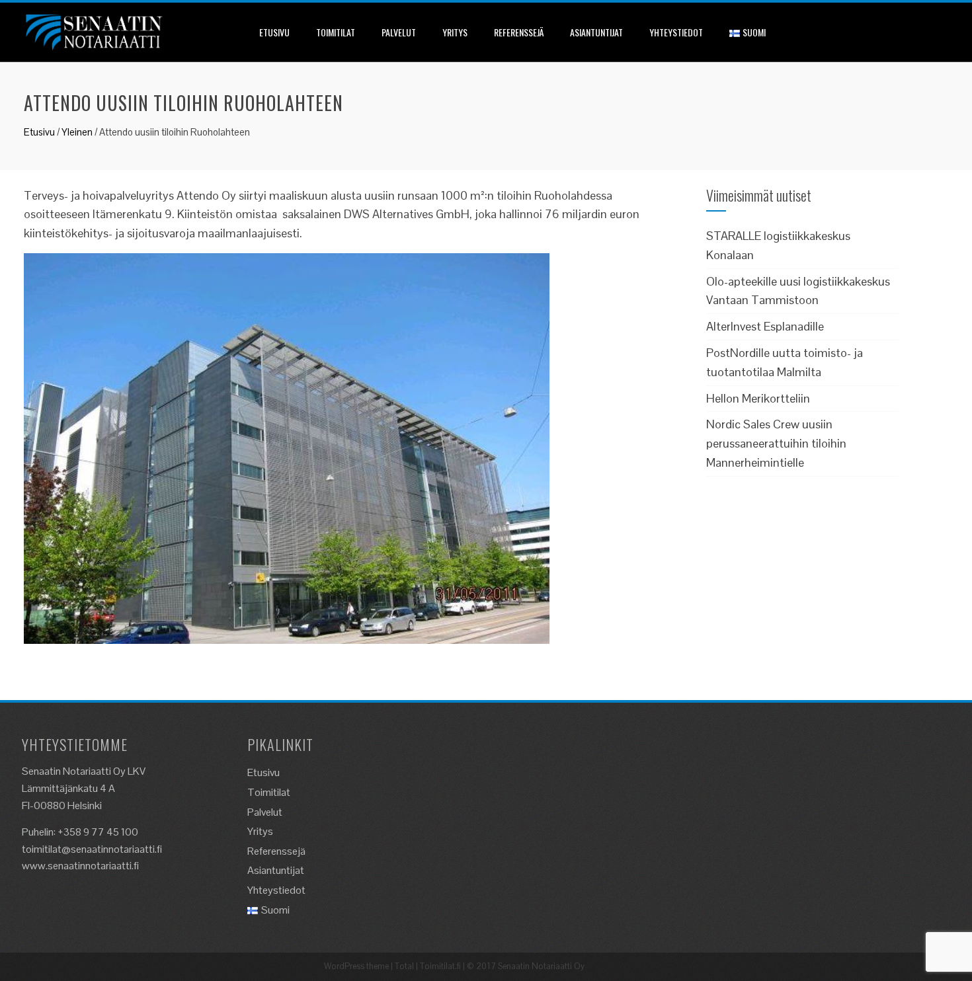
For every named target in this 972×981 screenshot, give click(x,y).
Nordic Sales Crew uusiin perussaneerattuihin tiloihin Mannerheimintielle (776, 443)
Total (404, 966)
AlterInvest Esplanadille (765, 326)
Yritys (454, 32)
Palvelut (399, 32)
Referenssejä (519, 32)
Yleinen (77, 132)
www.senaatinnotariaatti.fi (80, 866)
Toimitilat (335, 32)
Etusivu (274, 32)
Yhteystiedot (676, 32)
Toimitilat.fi (440, 966)
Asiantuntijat (596, 32)
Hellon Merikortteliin (758, 398)
